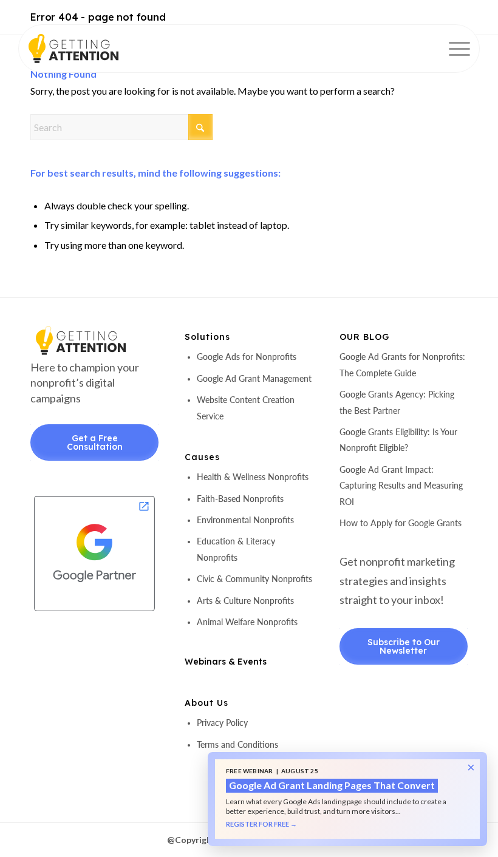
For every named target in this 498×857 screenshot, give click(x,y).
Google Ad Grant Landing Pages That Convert (332, 785)
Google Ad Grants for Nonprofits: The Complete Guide (402, 364)
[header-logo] (94, 48)
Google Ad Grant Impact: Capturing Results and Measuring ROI (401, 485)
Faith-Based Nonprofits (240, 498)
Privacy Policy (222, 722)
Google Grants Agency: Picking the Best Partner (396, 402)
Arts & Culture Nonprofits (245, 600)
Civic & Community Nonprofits (254, 579)
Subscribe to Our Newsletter (403, 646)
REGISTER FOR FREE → (261, 824)
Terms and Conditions (237, 744)
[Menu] (453, 48)
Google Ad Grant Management (254, 378)
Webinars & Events (226, 661)
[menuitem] (453, 48)
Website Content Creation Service (246, 408)
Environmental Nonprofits (245, 520)
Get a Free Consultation (95, 442)
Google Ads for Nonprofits (246, 356)
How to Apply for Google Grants (400, 523)
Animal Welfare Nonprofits (247, 622)
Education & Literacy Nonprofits (236, 549)
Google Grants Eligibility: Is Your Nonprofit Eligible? (398, 440)
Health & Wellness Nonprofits (253, 477)
